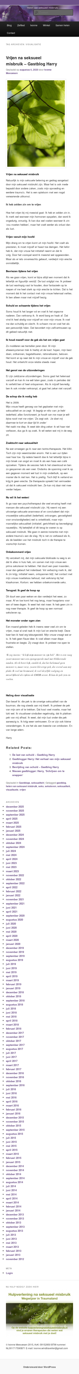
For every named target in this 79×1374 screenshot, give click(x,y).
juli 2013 (11, 1235)
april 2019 (11, 976)
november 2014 (15, 1170)
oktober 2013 (13, 1222)
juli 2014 (11, 1186)
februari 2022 (13, 891)
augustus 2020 (14, 919)
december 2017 (15, 1033)
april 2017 (11, 1061)
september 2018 (15, 1000)
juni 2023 (11, 863)
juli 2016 (11, 1089)
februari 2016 (13, 1109)
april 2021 (11, 911)
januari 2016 (13, 1113)
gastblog (61, 782)
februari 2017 (13, 1069)
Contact (11, 32)
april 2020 (11, 936)
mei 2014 (11, 1194)
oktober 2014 (13, 1174)
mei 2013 (11, 1243)
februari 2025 (13, 826)
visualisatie (12, 789)
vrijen (23, 789)
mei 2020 (11, 931)
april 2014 (11, 1198)
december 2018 (15, 992)
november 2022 (15, 875)
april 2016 (11, 1101)
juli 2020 (11, 923)
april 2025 (11, 818)
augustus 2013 (14, 1230)
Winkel (46, 25)
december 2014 (15, 1166)
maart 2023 (12, 871)
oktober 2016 (13, 1081)
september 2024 (15, 847)
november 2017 (15, 1037)
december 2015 (15, 1117)
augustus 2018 (14, 1004)
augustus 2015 (14, 1134)
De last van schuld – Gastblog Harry (33, 755)
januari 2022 (13, 895)
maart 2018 (12, 1024)
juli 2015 (11, 1138)
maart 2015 (12, 1154)
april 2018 (11, 1020)
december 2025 (15, 806)
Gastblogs (24, 782)
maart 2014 (12, 1202)
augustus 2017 (14, 1049)
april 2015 (11, 1150)
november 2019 (15, 952)
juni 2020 (11, 927)
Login (9, 1273)
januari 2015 (13, 1162)
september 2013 (15, 1226)
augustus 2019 (14, 960)
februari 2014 (13, 1206)
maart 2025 (12, 822)
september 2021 (15, 903)
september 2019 (15, 956)
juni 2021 (11, 907)
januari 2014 (13, 1210)
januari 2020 (13, 944)
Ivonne (33, 25)
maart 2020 (12, 940)
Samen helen (63, 25)
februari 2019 (13, 984)
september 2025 (15, 814)
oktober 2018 (13, 996)
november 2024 (15, 839)
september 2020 (15, 915)
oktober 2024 (13, 843)
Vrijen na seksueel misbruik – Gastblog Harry (31, 61)
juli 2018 (11, 1008)
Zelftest (21, 25)
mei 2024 (11, 855)
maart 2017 (12, 1065)
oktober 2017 (13, 1041)
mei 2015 (11, 1146)
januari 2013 (13, 1255)
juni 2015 (11, 1142)
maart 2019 (12, 980)
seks (41, 786)
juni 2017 (11, 1057)
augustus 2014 (14, 1182)
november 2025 (15, 810)
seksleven (50, 786)
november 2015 (15, 1121)
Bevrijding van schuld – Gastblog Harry (35, 767)
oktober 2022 (13, 879)
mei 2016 (11, 1097)
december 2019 (15, 948)
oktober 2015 (13, 1125)
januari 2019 (13, 988)
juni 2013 (11, 1239)
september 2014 (15, 1178)
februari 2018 (13, 1028)
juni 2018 (11, 1012)
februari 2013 (13, 1251)
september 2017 (15, 1045)
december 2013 (15, 1214)
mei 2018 (11, 1016)
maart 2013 (12, 1247)
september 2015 (15, 1130)
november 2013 (15, 1218)
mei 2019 (11, 972)
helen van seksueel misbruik (21, 786)
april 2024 (11, 859)
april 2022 (11, 887)
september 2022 (15, 883)
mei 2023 (11, 867)
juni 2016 (11, 1093)
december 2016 (15, 1073)
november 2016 (15, 1077)
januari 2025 (13, 830)
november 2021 (15, 899)
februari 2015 (13, 1158)
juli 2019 (11, 964)
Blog (9, 25)
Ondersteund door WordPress (39, 1367)
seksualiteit (37, 782)
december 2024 (15, 834)
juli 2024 (11, 851)
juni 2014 (11, 1190)
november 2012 (15, 1259)
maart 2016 (12, 1105)
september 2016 (15, 1085)
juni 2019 (11, 968)
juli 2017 (11, 1053)
